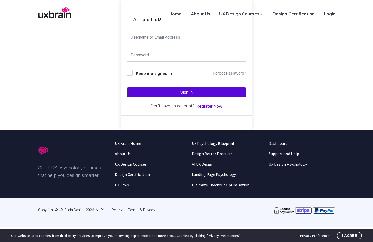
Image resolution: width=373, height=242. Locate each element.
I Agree (349, 235)
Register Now (209, 106)
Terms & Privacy (141, 210)
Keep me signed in (154, 73)
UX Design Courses (239, 14)
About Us (200, 14)
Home (175, 14)
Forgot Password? (229, 73)
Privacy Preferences (315, 235)
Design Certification (294, 14)
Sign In (186, 92)
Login (329, 14)
